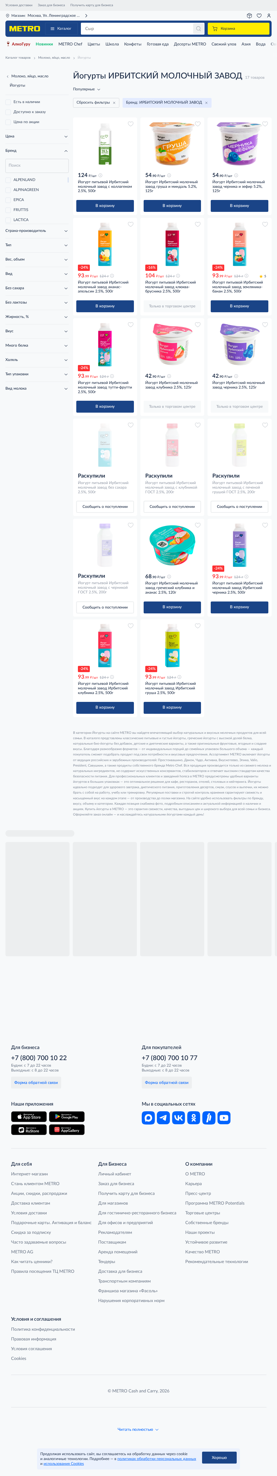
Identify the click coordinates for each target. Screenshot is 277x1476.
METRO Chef (70, 44)
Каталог (64, 29)
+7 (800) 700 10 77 (169, 1058)
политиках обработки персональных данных (156, 1459)
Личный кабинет (114, 1174)
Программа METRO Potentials (215, 1203)
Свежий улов (224, 44)
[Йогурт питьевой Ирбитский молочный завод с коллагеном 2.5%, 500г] (105, 144)
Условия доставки (18, 5)
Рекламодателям (115, 1232)
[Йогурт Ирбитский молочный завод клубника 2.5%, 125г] (172, 344)
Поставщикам (112, 1242)
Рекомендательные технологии (216, 1262)
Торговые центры (202, 1213)
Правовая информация (33, 1339)
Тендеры (106, 1262)
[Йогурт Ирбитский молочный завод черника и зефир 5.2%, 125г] (239, 144)
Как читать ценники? (31, 1262)
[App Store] (29, 1116)
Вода (260, 44)
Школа (112, 44)
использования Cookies (64, 1464)
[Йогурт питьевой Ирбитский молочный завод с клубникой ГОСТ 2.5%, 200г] (172, 445)
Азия (246, 44)
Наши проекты (200, 1232)
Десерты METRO (190, 44)
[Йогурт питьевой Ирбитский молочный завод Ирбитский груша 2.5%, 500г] (172, 646)
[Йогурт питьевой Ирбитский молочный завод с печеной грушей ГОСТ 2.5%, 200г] (239, 445)
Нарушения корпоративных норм (131, 1301)
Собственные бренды (207, 1223)
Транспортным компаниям (124, 1281)
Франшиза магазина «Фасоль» (128, 1291)
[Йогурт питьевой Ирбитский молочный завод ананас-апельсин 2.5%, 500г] (105, 244)
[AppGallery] (67, 1129)
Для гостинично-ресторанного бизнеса (137, 1213)
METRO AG (22, 1252)
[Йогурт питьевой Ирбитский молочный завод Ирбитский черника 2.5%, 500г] (239, 545)
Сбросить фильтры (93, 102)
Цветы (94, 44)
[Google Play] (67, 1116)
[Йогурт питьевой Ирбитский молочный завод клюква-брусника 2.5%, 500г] (172, 244)
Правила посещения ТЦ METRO (42, 1271)
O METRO (195, 1174)
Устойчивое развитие (206, 1242)
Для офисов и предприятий (125, 1223)
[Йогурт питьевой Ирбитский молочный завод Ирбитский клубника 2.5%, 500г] (105, 646)
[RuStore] (29, 1129)
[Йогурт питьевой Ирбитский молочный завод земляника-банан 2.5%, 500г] (239, 244)
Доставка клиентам (30, 1203)
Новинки (44, 44)
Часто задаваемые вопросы (38, 1242)
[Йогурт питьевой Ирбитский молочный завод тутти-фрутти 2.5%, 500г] (105, 344)
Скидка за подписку (31, 1232)
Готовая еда (158, 44)
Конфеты (132, 44)
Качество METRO (202, 1252)
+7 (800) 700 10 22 (39, 1058)
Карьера (193, 1184)
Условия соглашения (31, 1349)
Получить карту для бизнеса (91, 5)
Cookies (18, 1358)
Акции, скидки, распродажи (39, 1193)
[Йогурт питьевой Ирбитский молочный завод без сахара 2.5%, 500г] (105, 445)
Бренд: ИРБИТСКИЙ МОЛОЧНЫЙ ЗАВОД (164, 102)
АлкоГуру (21, 44)
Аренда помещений (117, 1252)
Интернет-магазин (29, 1174)
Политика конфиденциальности (43, 1329)
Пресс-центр (198, 1193)
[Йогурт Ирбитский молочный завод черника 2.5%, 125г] (239, 344)
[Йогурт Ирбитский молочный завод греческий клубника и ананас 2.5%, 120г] (172, 545)
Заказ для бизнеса (51, 5)
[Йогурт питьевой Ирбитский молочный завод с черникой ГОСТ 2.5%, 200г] (105, 545)
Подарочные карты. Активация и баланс (51, 1223)
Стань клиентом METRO (35, 1184)
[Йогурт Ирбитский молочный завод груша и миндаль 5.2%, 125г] (172, 144)
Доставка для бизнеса (120, 1271)
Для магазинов (113, 1203)
